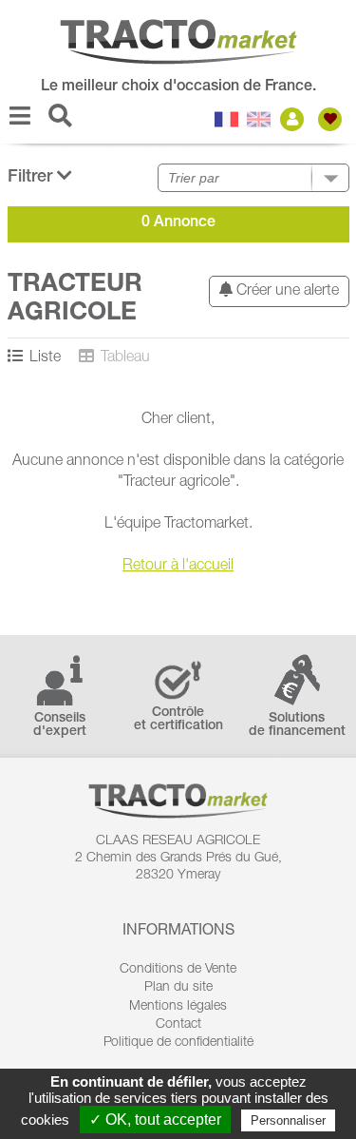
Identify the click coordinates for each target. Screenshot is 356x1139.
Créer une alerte (286, 291)
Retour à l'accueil (178, 566)
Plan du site (178, 987)
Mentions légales (178, 1007)
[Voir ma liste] (332, 119)
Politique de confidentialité (178, 1043)
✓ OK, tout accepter (155, 1119)
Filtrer (32, 177)
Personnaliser (288, 1120)
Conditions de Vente (178, 969)
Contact (178, 1025)
